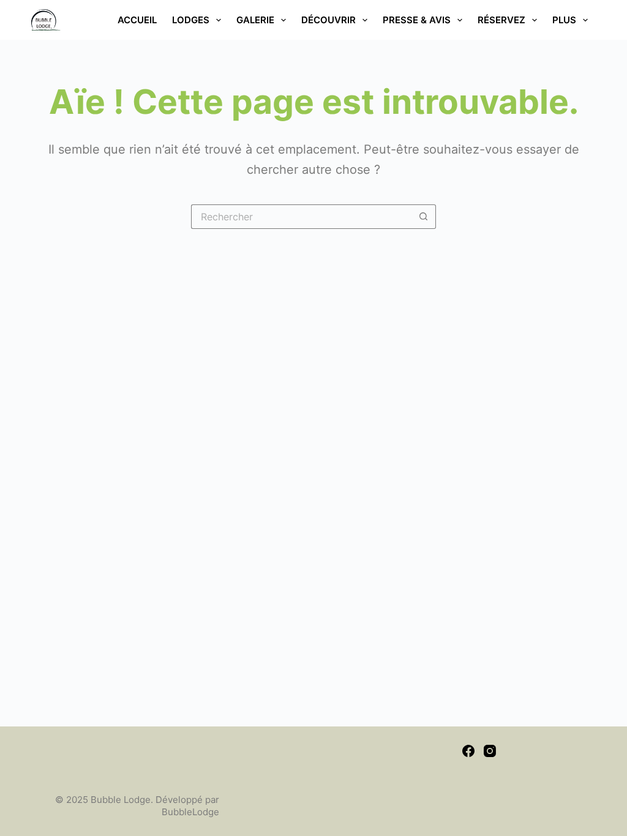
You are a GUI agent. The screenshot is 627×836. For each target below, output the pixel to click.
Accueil (137, 20)
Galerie (255, 20)
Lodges (190, 20)
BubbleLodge (190, 812)
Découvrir (328, 20)
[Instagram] (490, 751)
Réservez (501, 20)
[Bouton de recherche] (423, 216)
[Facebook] (468, 751)
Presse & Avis (417, 20)
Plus (564, 20)
